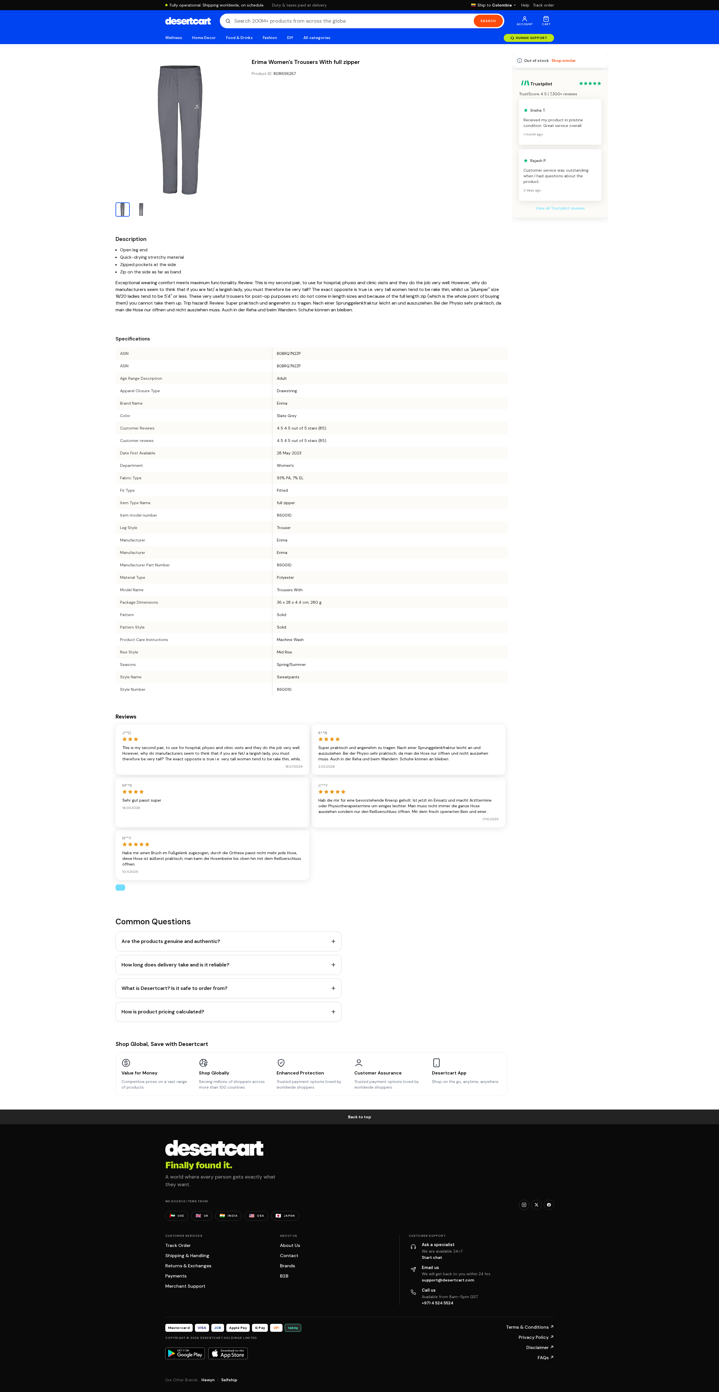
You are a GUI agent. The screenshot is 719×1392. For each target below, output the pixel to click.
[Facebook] (549, 1205)
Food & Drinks (239, 37)
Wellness (173, 37)
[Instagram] (524, 1205)
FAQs (546, 1358)
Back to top (359, 1116)
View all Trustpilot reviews (560, 363)
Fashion (270, 37)
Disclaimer (540, 1347)
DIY (290, 37)
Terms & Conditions (530, 1327)
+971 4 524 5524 (437, 1302)
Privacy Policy (536, 1337)
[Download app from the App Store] (228, 1353)
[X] (536, 1205)
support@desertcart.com (448, 1280)
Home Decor (204, 37)
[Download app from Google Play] (185, 1353)
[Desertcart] (188, 21)
